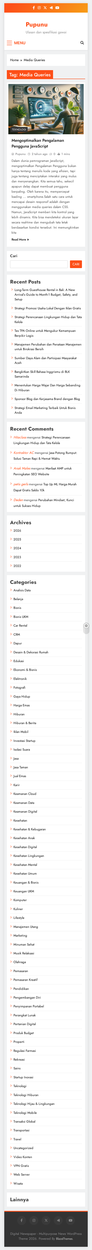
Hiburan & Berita (24, 723)
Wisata (18, 1183)
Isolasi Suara (21, 749)
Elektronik (20, 678)
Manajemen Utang (25, 926)
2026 (17, 530)
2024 (17, 548)
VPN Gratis (21, 1165)
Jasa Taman (20, 767)
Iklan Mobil (20, 731)
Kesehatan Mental (25, 864)
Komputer (20, 900)
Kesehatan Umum (25, 873)
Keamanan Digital (25, 811)
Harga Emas (21, 705)
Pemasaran (20, 971)
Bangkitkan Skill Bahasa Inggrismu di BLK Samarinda (42, 374)
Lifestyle (18, 917)
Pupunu (37, 24)
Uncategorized (23, 1148)
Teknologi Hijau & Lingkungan (34, 1103)
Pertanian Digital (24, 1024)
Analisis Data (22, 590)
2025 (17, 539)
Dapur (17, 643)
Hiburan (19, 714)
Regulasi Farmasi (24, 1050)
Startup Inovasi (23, 1077)
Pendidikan (21, 988)
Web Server (21, 1174)
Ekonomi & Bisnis (25, 669)
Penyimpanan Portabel (28, 1006)
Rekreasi (19, 1059)
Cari (13, 256)
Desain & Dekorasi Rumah (30, 652)
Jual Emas (19, 776)
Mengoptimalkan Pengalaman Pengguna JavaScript (38, 143)
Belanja (18, 599)
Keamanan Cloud (24, 793)
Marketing (20, 935)
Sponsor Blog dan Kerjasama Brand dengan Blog (47, 399)
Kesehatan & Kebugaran (29, 829)
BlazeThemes (64, 1239)
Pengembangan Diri (27, 997)
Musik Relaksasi (23, 953)
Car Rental (20, 625)
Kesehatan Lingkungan (28, 855)
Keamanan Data (23, 802)
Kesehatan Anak (24, 838)
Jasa (16, 758)
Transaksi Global (24, 1121)
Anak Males (21, 468)
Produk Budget (23, 1033)
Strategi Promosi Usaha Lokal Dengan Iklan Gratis (48, 308)
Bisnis (17, 607)
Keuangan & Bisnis (26, 882)
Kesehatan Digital (25, 847)
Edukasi (18, 661)
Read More (19, 239)
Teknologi (19, 129)
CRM (16, 634)
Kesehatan (20, 820)
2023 (17, 557)
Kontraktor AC (23, 452)
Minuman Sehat (23, 944)
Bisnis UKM (20, 616)
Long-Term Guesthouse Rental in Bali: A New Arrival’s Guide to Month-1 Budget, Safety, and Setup (46, 295)
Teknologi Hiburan (26, 1095)
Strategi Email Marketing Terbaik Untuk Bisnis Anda (45, 410)
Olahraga (19, 962)
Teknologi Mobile (25, 1112)
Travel (17, 1139)
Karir (16, 785)
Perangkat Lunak (24, 1015)
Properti (18, 1041)
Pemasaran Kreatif (25, 979)
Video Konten (22, 1157)
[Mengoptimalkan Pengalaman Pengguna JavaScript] (46, 109)
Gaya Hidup (21, 696)
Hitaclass (19, 437)
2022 (17, 566)
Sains (17, 1068)
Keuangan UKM (23, 891)
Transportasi (21, 1130)
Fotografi (19, 687)
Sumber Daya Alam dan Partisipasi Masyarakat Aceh (46, 360)
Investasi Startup (24, 740)
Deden (18, 499)
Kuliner (18, 909)
